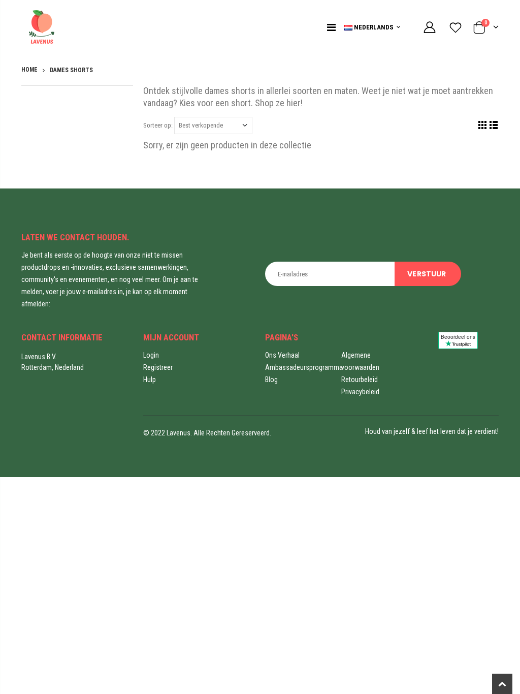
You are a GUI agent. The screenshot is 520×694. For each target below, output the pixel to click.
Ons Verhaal (282, 355)
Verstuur (426, 274)
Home (29, 69)
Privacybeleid (360, 392)
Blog (271, 379)
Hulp (149, 379)
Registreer (158, 367)
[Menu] (331, 27)
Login (151, 355)
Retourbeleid (359, 379)
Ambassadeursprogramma (304, 367)
